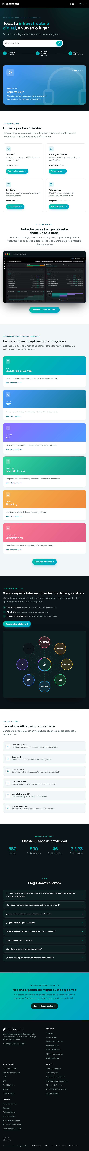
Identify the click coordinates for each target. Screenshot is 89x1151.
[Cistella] (80, 4)
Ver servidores (14, 207)
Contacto (6, 1108)
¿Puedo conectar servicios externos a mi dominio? (29, 914)
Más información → (14, 383)
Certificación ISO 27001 (12, 1129)
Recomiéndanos (9, 1116)
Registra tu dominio (16, 171)
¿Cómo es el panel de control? (19, 940)
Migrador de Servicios (54, 1085)
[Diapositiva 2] (75, 70)
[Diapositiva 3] (78, 70)
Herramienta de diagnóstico (57, 1081)
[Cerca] (59, 43)
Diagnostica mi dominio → (44, 1006)
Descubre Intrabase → (44, 562)
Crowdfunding (8, 1093)
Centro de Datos (52, 1058)
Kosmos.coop (61, 1146)
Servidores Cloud (52, 1046)
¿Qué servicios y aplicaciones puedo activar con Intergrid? (33, 905)
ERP (4, 1081)
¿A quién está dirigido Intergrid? (20, 922)
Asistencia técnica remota (56, 1089)
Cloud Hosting (51, 1037)
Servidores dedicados (54, 1041)
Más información (57, 207)
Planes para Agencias (54, 1054)
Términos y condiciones (12, 1124)
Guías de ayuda (52, 1073)
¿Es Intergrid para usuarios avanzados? (24, 949)
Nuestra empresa (9, 1104)
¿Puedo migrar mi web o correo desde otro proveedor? (30, 931)
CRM (5, 1077)
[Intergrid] (23, 1029)
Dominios (49, 1033)
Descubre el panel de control (44, 310)
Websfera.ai (48, 1146)
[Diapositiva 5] (82, 70)
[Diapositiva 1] (72, 70)
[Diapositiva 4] (80, 70)
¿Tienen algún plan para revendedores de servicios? (30, 957)
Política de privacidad (11, 1120)
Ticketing (6, 1089)
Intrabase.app (36, 1146)
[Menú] (85, 4)
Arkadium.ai (73, 1146)
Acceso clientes (9, 1112)
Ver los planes (56, 171)
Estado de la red (52, 1093)
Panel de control (9, 1068)
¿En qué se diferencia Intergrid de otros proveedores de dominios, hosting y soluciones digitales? (40, 895)
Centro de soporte (53, 1068)
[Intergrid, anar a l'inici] (10, 4)
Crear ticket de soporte (55, 1077)
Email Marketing (9, 1085)
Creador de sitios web (11, 1073)
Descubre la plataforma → (17, 624)
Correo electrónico (53, 1050)
